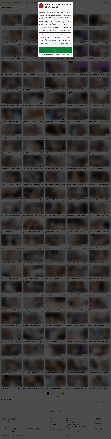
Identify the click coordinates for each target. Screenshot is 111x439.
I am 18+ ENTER (56, 50)
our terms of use (65, 54)
